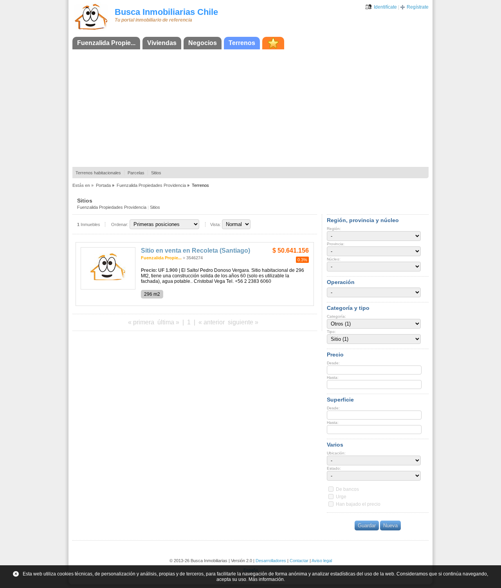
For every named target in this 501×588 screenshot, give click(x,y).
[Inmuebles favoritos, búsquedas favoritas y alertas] (273, 43)
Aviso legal (322, 560)
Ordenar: (119, 224)
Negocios (202, 43)
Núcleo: (334, 259)
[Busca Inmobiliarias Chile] (91, 30)
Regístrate (418, 7)
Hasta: (333, 377)
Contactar (299, 560)
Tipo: (331, 331)
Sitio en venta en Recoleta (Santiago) (195, 250)
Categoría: (336, 316)
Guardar (367, 525)
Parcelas (136, 172)
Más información (266, 579)
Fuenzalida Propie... (106, 43)
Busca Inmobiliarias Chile (166, 12)
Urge (341, 496)
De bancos (347, 489)
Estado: (334, 468)
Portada (103, 185)
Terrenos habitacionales (98, 172)
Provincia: (335, 244)
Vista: (215, 224)
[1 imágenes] (108, 288)
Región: (334, 228)
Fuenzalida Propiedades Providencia (151, 185)
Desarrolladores (271, 560)
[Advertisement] (250, 108)
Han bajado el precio (358, 504)
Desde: (333, 363)
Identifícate (385, 7)
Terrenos (242, 43)
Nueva (390, 525)
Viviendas (162, 43)
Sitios (156, 172)
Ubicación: (336, 453)
